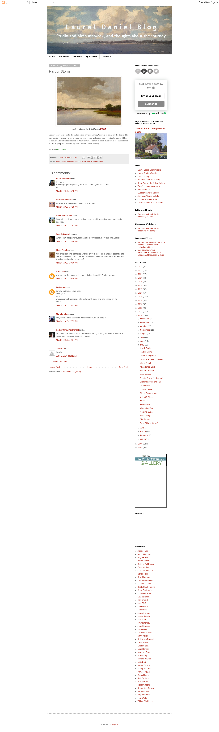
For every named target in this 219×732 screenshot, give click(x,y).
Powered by (143, 113)
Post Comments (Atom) (71, 371)
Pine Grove (145, 404)
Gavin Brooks (143, 597)
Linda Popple (62, 250)
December (145, 319)
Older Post (123, 367)
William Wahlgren (145, 701)
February (144, 435)
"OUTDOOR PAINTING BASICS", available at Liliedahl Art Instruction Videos (152, 244)
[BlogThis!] (91, 157)
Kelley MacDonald (146, 639)
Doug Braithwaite (145, 590)
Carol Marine (143, 567)
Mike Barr (142, 662)
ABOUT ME (64, 57)
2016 (140, 293)
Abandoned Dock (147, 367)
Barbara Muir (143, 561)
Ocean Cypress (146, 397)
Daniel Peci (143, 574)
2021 (140, 274)
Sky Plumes (145, 419)
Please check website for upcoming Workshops (148, 229)
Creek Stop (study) (148, 356)
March (143, 431)
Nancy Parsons (144, 668)
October (144, 326)
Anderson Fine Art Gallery (149, 180)
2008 (140, 447)
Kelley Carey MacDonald (67, 330)
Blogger (114, 724)
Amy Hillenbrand (145, 554)
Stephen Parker (144, 695)
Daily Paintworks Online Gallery (151, 183)
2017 (140, 289)
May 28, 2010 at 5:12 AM (67, 191)
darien (64, 161)
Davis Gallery (143, 176)
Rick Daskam (143, 678)
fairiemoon (61, 287)
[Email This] (88, 157)
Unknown (60, 271)
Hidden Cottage (147, 371)
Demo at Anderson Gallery (151, 359)
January (144, 439)
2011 (140, 312)
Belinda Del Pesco (146, 564)
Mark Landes (62, 314)
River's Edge (145, 416)
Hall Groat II (143, 600)
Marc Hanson (143, 649)
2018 (140, 285)
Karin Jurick (143, 636)
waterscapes (98, 161)
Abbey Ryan (143, 551)
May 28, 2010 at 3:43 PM (67, 305)
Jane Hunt (142, 610)
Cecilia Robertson (145, 571)
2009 (140, 444)
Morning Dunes (146, 412)
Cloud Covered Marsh (149, 393)
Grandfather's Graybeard (150, 382)
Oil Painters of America (147, 199)
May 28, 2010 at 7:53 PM (67, 321)
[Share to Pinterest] (100, 157)
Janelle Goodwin (63, 234)
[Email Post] (83, 157)
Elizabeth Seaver (64, 200)
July (142, 337)
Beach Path (145, 400)
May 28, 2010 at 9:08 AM (67, 279)
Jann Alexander (144, 613)
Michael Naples (144, 659)
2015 (140, 297)
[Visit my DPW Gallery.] (150, 466)
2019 (140, 282)
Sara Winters (143, 691)
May (142, 345)
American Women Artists (148, 196)
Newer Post (55, 367)
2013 (140, 304)
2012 (140, 308)
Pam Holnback (144, 672)
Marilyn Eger (143, 655)
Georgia (70, 161)
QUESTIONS (91, 57)
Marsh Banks (145, 348)
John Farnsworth (145, 626)
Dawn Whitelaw (144, 584)
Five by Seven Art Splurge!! (151, 378)
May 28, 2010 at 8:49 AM (67, 241)
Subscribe (151, 104)
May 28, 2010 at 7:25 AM (67, 207)
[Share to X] (94, 157)
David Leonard (144, 577)
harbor (77, 161)
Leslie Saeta (143, 646)
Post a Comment (60, 361)
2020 (140, 278)
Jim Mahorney (144, 623)
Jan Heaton (143, 606)
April (142, 428)
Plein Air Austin (144, 189)
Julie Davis (142, 629)
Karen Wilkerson (145, 633)
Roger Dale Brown (146, 688)
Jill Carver (142, 619)
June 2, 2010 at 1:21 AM (66, 356)
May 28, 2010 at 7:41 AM (67, 226)
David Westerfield (64, 215)
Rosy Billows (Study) (149, 423)
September (145, 330)
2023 (140, 267)
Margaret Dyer (144, 652)
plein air (90, 161)
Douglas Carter (144, 593)
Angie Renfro (143, 557)
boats (58, 161)
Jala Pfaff (60, 348)
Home (89, 367)
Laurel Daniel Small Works (149, 170)
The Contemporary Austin (149, 186)
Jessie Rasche (144, 616)
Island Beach (145, 363)
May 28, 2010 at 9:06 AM (67, 263)
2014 (140, 300)
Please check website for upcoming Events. (148, 215)
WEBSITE (77, 57)
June (142, 341)
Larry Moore (143, 642)
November (145, 322)
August (143, 334)
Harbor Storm (146, 352)
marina (83, 161)
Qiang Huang (143, 675)
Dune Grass (145, 386)
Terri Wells (142, 698)
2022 (140, 270)
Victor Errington (63, 178)
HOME (52, 57)
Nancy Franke (144, 665)
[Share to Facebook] (97, 157)
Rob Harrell (143, 682)
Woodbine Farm (147, 408)
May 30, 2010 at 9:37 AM (67, 340)
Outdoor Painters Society (148, 193)
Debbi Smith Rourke (146, 587)
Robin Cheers (144, 685)
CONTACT (106, 57)
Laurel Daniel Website (147, 173)
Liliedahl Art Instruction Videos (151, 203)
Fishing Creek (146, 389)
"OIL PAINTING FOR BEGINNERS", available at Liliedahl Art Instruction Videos (151, 252)
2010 (140, 315)
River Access (145, 374)
